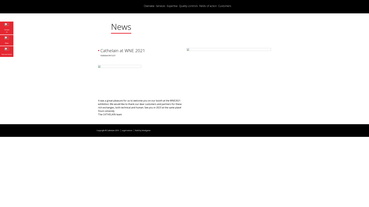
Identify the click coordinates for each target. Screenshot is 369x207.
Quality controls (188, 6)
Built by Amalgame (143, 130)
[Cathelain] (116, 6)
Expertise (172, 6)
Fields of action (208, 6)
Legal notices (127, 130)
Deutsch (268, 5)
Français (256, 5)
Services (160, 6)
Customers (224, 6)
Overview (149, 6)
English (262, 5)
